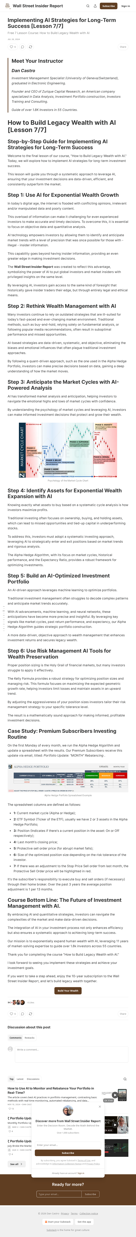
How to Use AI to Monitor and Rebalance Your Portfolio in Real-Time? (51, 1090)
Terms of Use (84, 1160)
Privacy (65, 1213)
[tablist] (22, 1037)
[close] (99, 1106)
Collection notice (89, 1213)
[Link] (3, 126)
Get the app (84, 1221)
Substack (52, 1230)
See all (14, 1164)
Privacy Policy (93, 1163)
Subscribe (108, 6)
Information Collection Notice (67, 1163)
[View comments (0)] (22, 47)
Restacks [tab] (29, 1037)
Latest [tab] (20, 1079)
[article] (68, 1098)
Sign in (125, 6)
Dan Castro (28, 1104)
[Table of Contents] (3, 618)
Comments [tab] (15, 1037)
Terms (74, 1213)
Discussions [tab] (33, 1079)
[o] (115, 1095)
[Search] (88, 6)
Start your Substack (59, 1221)
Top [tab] (11, 1079)
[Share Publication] (95, 6)
